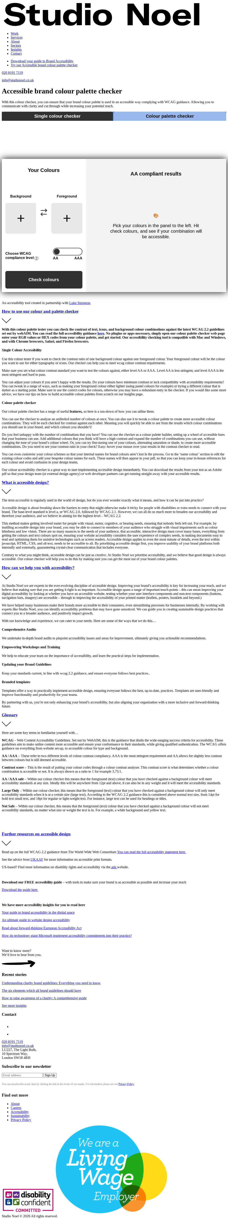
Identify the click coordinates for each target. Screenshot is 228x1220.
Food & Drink (30, 57)
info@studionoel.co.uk (18, 80)
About (15, 41)
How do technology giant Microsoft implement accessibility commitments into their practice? (67, 935)
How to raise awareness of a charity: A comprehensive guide (44, 998)
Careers (16, 1108)
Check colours (43, 279)
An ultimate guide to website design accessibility (36, 920)
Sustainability (20, 1116)
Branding (26, 45)
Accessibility (20, 1112)
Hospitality (27, 53)
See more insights (14, 1006)
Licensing (26, 65)
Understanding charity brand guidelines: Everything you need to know (51, 983)
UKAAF (37, 859)
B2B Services (29, 61)
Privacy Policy (21, 1120)
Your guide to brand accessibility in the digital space (38, 912)
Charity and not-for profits (38, 49)
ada (113, 867)
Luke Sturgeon (79, 303)
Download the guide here (20, 890)
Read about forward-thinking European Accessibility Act (41, 928)
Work (14, 33)
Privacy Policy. (126, 1084)
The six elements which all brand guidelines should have (41, 990)
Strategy (25, 41)
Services (16, 37)
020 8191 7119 (12, 73)
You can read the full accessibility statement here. (151, 852)
